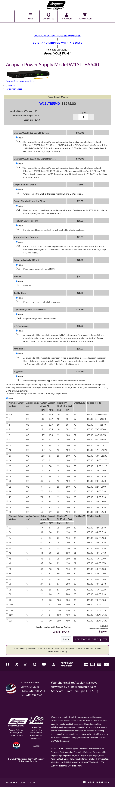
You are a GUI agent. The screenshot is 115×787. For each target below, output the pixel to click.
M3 (19, 318)
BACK (66, 639)
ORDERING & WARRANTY (67, 664)
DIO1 (20, 141)
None (20, 137)
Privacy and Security (28, 761)
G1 (19, 246)
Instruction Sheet (14, 88)
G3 (19, 268)
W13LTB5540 (49, 103)
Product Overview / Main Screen (21, 81)
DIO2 (20, 167)
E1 (19, 210)
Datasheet (10, 85)
